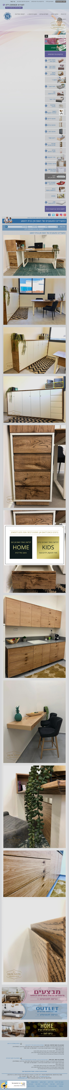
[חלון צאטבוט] (1, 1088)
